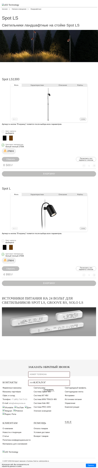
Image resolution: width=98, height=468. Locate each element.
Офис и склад (9, 395)
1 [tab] (49, 64)
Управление (70, 403)
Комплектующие (72, 407)
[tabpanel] (49, 46)
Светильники (39, 388)
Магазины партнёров (12, 392)
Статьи (6, 436)
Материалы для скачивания (15, 444)
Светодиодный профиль (75, 388)
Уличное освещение (42, 411)
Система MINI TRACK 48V (45, 399)
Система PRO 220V (42, 407)
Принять (91, 465)
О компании (8, 428)
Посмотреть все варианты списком (86, 159)
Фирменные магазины (12, 388)
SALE (68, 421)
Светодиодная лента (74, 392)
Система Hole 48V (42, 403)
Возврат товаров (41, 436)
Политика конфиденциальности (16, 440)
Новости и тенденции (12, 432)
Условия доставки (42, 432)
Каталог (40, 382)
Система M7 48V (41, 395)
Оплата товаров (41, 428)
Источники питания (73, 399)
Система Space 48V (42, 392)
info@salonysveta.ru (17, 403)
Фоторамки (69, 395)
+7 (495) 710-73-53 (19, 399)
